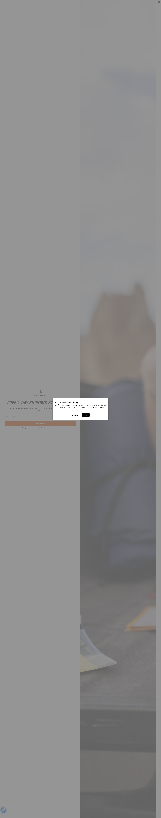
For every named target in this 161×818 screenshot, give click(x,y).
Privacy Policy (75, 411)
